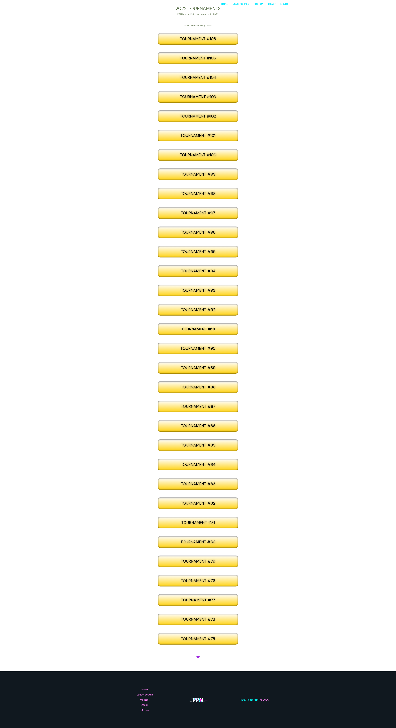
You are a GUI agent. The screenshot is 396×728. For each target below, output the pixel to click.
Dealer (271, 3)
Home (224, 3)
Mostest (258, 3)
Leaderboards (241, 3)
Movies (284, 3)
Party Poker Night (250, 699)
